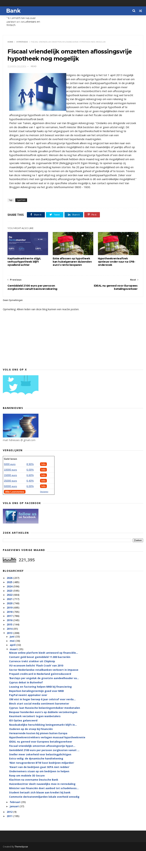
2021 (10, 599)
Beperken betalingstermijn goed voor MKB (36, 691)
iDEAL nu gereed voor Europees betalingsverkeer (40, 741)
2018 (10, 611)
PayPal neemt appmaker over (28, 695)
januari (14, 806)
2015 (10, 624)
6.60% (30, 475)
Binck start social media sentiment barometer (39, 703)
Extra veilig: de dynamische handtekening (36, 758)
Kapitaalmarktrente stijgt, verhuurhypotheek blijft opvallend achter (24, 261)
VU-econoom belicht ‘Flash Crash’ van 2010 (36, 665)
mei (12, 640)
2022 (10, 594)
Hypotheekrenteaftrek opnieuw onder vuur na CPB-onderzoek (116, 261)
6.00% (30, 469)
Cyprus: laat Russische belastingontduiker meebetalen (44, 707)
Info (43, 464)
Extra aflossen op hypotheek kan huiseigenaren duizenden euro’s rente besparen (72, 261)
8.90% (30, 464)
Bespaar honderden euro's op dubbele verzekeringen (43, 712)
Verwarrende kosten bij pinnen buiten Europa (38, 733)
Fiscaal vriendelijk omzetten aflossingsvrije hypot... (42, 746)
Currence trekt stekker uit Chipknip (32, 661)
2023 (10, 590)
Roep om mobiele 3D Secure (27, 775)
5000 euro (9, 464)
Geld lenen (10, 458)
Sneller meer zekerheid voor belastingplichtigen (40, 754)
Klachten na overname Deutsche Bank (33, 779)
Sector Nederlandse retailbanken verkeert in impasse (43, 669)
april (13, 645)
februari (15, 802)
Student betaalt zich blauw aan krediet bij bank (40, 792)
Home (10, 42)
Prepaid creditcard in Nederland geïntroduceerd (40, 674)
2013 (10, 633)
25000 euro (10, 480)
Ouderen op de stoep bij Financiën (31, 729)
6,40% (30, 480)
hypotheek (22, 42)
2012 (10, 811)
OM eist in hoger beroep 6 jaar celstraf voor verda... (42, 699)
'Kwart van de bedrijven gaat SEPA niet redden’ (39, 767)
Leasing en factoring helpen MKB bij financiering (40, 686)
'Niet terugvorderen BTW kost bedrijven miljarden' (41, 762)
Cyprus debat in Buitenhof (26, 682)
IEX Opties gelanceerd (23, 720)
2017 (10, 616)
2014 (10, 628)
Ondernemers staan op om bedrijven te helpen (39, 771)
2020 (10, 603)
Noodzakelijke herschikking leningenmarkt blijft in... (43, 724)
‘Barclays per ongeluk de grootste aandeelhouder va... (44, 678)
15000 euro (10, 475)
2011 (10, 816)
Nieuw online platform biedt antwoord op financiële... (43, 652)
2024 (10, 586)
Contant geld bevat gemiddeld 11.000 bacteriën (39, 657)
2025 (10, 582)
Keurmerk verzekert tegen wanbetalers (35, 716)
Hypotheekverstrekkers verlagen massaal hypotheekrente (47, 737)
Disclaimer (44, 492)
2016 (10, 620)
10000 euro (10, 469)
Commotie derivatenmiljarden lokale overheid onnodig (44, 796)
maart (14, 649)
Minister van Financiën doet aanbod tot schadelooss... (44, 788)
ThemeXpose (21, 846)
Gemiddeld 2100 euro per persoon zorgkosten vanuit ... (44, 750)
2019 (10, 607)
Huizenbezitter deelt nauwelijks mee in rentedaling (42, 784)
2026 (10, 578)
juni (12, 636)
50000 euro (10, 486)
